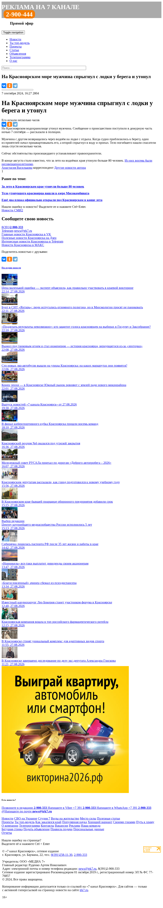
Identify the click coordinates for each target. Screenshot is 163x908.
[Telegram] (15, 85)
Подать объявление (36, 829)
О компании (10, 825)
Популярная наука (74, 822)
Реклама (74, 825)
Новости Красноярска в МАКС (23, 245)
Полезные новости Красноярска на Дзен (29, 238)
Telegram (7, 230)
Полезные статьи (108, 818)
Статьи (14, 50)
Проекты (16, 46)
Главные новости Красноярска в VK (26, 234)
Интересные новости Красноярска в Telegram (32, 241)
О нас (13, 60)
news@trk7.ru (23, 230)
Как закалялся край (48, 822)
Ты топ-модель (20, 43)
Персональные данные (88, 829)
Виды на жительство (65, 818)
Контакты (47, 825)
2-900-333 (80, 854)
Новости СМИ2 (12, 210)
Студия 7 (44, 818)
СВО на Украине (25, 818)
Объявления (18, 53)
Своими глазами (124, 822)
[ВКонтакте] (4, 85)
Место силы (88, 818)
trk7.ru (84, 890)
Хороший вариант (100, 822)
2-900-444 (19, 14)
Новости (15, 39)
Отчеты (7, 832)
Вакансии (61, 825)
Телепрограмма (20, 57)
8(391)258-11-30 (61, 854)
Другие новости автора (70, 167)
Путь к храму (145, 822)
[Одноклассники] (9, 85)
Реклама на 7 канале (40, 7)
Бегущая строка (12, 829)
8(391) (12, 227)
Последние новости (11, 268)
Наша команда (90, 825)
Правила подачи (61, 829)
